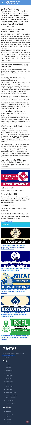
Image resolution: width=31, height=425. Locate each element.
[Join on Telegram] (8, 357)
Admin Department (11, 392)
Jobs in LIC (8, 384)
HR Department (10, 400)
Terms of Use (9, 416)
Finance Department (11, 395)
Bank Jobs (8, 367)
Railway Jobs (9, 370)
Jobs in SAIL (9, 389)
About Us (8, 411)
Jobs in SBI (8, 378)
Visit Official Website (6, 221)
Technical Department (11, 403)
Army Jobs (8, 365)
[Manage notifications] (27, 422)
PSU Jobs (8, 373)
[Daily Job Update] (13, 2)
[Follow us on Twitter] (6, 357)
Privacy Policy (9, 414)
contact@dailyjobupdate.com (8, 355)
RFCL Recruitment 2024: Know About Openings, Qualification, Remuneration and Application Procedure (15, 337)
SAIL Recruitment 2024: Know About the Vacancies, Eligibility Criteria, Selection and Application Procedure (14, 314)
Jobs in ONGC (9, 386)
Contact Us (8, 422)
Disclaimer (8, 419)
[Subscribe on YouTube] (4, 357)
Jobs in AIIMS (9, 381)
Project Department (11, 397)
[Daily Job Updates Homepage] (9, 349)
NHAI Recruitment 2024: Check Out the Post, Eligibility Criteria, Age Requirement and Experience (14, 291)
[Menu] (3, 2)
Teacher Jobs (9, 375)
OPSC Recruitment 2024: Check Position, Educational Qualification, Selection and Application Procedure (13, 247)
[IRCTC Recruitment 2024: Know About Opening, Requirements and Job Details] (15, 259)
